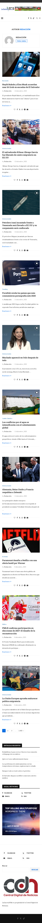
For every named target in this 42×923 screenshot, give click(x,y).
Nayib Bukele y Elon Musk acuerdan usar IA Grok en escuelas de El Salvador (21, 85)
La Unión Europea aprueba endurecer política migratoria (20, 699)
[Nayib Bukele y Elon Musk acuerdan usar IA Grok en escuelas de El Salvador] (21, 64)
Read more (6, 105)
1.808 (20, 731)
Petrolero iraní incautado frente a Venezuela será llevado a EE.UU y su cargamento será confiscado (19, 225)
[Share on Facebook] (17, 109)
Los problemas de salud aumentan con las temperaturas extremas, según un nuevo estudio (19, 765)
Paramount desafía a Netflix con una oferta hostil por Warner (19, 561)
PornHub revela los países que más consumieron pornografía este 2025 (19, 294)
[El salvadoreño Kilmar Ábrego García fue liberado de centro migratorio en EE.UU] (21, 131)
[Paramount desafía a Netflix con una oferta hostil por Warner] (21, 540)
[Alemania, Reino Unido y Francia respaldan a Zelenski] (21, 469)
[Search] (37, 18)
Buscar (4, 866)
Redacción (21, 37)
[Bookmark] (40, 18)
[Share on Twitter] (19, 109)
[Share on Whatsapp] (22, 109)
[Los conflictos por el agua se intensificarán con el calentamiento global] (21, 402)
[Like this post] (14, 109)
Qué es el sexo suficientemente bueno (15, 759)
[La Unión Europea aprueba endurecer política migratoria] (21, 678)
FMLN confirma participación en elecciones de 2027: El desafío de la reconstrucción (18, 631)
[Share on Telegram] (25, 109)
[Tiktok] (33, 18)
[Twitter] (31, 18)
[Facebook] (28, 18)
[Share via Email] (27, 109)
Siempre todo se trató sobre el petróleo (16, 771)
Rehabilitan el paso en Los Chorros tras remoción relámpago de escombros (19, 753)
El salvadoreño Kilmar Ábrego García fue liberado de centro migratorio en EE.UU (20, 155)
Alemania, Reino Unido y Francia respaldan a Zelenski (17, 490)
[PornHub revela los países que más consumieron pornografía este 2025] (21, 272)
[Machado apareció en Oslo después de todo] (21, 337)
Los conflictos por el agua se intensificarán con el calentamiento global (19, 425)
